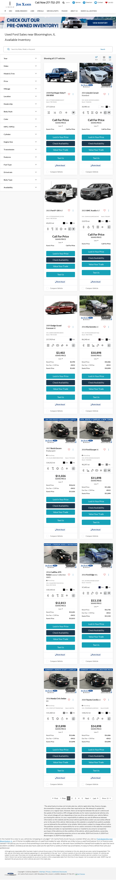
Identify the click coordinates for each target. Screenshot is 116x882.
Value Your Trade (60, 150)
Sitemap (42, 872)
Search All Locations (89, 11)
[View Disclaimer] (66, 112)
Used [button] (32, 11)
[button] (75, 75)
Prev (63, 798)
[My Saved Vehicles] (106, 2)
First (55, 798)
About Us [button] (74, 11)
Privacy (48, 872)
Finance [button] (64, 11)
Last (95, 798)
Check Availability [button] (61, 143)
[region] (60, 130)
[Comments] (105, 112)
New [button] (10, 11)
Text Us (60, 158)
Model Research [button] (21, 11)
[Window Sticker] (73, 112)
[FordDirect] (10, 874)
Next (87, 798)
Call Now (40, 2)
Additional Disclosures (59, 872)
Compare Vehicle (56, 172)
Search (103, 49)
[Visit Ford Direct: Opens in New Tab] (80, 874)
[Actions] (73, 94)
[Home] (5, 10)
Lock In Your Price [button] (60, 137)
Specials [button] (40, 11)
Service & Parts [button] (52, 11)
